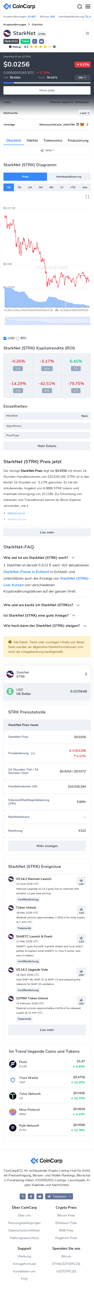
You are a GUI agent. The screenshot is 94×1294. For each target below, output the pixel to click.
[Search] (79, 7)
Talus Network (30, 1094)
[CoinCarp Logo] (20, 6)
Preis (25, 176)
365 (52, 16)
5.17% (84, 65)
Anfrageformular (24, 1264)
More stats (47, 90)
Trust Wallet (28, 1078)
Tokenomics (52, 140)
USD (11, 338)
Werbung (24, 1256)
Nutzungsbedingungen (24, 1223)
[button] (41, 41)
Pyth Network (29, 1125)
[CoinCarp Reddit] (40, 1196)
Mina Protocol (29, 1110)
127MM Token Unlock (31, 998)
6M (51, 187)
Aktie (48, 150)
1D (9, 187)
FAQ (24, 1279)
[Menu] (88, 7)
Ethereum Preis (66, 1223)
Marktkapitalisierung (68, 176)
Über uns (24, 1215)
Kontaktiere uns (24, 1271)
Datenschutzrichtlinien (24, 1230)
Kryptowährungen (14, 24)
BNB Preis (66, 1230)
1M (30, 187)
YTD (73, 187)
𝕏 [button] (35, 41)
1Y (61, 187)
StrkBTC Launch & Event (33, 936)
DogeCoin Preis (66, 1238)
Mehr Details (47, 446)
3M (41, 187)
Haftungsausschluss (24, 1238)
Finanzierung (78, 140)
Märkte (32, 140)
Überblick (13, 140)
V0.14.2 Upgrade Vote (31, 969)
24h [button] (80, 77)
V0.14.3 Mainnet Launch (33, 879)
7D (19, 187)
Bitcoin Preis (66, 1215)
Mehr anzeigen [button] (47, 846)
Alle (84, 187)
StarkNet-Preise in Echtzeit (26, 571)
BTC (23, 338)
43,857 (32, 16)
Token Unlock (25, 907)
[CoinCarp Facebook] (31, 1196)
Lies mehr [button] (47, 532)
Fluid (22, 1062)
